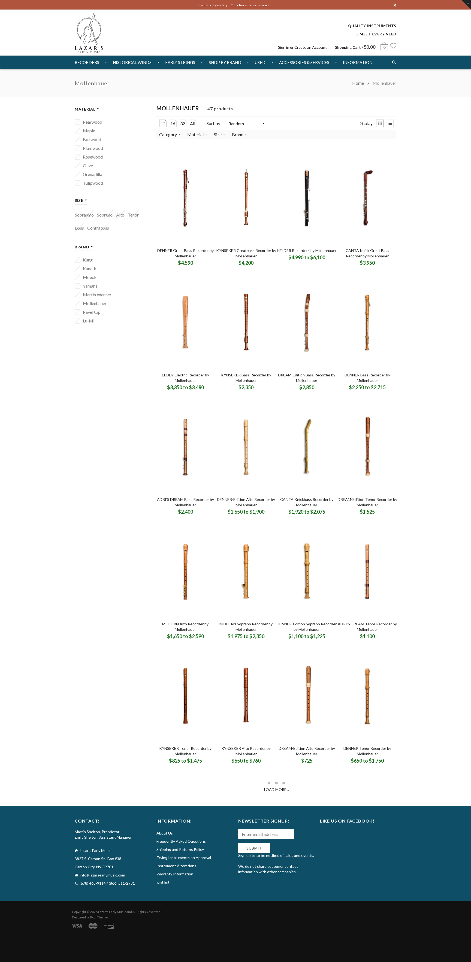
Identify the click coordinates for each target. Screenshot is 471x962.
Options (291, 262)
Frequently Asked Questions (181, 841)
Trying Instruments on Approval (183, 857)
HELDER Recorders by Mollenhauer (307, 250)
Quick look (202, 268)
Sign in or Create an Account (302, 47)
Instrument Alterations (176, 865)
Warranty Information (174, 874)
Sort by (213, 123)
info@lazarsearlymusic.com (102, 875)
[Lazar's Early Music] (89, 33)
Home (358, 83)
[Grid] (380, 123)
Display (365, 123)
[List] (390, 123)
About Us (164, 833)
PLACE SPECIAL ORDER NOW (187, 259)
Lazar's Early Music (112, 912)
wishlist (163, 882)
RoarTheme (99, 917)
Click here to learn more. (251, 5)
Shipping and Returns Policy (180, 849)
